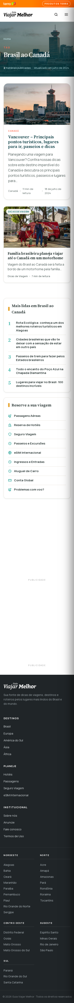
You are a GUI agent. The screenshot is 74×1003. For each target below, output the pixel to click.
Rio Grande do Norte (17, 906)
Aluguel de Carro (26, 471)
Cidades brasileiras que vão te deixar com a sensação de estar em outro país (39, 343)
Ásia (6, 747)
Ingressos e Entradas (29, 462)
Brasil (7, 726)
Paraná (8, 970)
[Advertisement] (37, 540)
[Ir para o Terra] (10, 3)
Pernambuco (12, 894)
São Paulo (46, 950)
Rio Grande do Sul (15, 976)
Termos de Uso (14, 836)
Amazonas (47, 877)
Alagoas (9, 865)
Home (7, 39)
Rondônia (46, 888)
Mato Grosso (12, 944)
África (7, 754)
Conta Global (23, 480)
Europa (8, 733)
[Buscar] (56, 14)
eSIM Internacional (27, 453)
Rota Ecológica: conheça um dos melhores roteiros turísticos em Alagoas (40, 326)
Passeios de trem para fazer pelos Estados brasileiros (40, 358)
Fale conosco (13, 829)
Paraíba (8, 888)
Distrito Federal (14, 932)
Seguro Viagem (25, 434)
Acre (43, 865)
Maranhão (10, 882)
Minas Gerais (48, 938)
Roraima (45, 894)
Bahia (7, 870)
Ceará (7, 877)
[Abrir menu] (66, 14)
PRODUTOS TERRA (56, 3)
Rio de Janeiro (49, 944)
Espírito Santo (49, 932)
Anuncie (9, 822)
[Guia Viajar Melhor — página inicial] (18, 14)
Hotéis (8, 774)
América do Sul (13, 740)
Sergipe (9, 912)
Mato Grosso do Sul (17, 950)
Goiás (7, 938)
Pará (43, 882)
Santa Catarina (13, 982)
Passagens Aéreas (27, 416)
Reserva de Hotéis (27, 425)
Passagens (11, 781)
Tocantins (46, 900)
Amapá (44, 870)
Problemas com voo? (29, 489)
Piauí (7, 900)
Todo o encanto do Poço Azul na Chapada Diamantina (39, 371)
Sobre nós (10, 815)
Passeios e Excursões (29, 443)
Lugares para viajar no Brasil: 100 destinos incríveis (39, 384)
